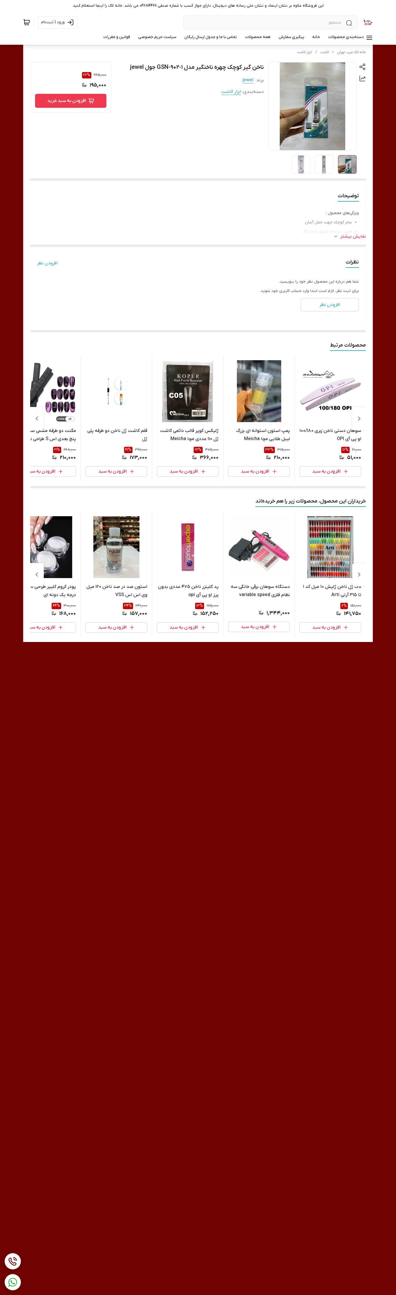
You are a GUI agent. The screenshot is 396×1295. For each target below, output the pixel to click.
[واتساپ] (13, 1282)
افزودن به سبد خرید (66, 101)
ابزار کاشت (304, 52)
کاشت (324, 52)
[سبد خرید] (26, 22)
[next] (37, 418)
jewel (248, 80)
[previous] (359, 418)
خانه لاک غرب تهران (351, 52)
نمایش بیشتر (353, 236)
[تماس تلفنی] (13, 1261)
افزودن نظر (47, 263)
